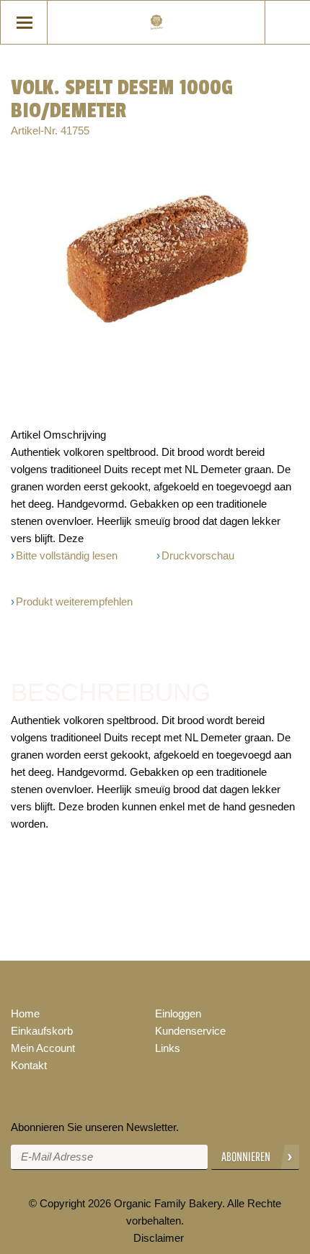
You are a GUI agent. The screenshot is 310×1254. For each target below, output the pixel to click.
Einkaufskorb (42, 1031)
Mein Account (43, 1048)
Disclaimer (158, 1238)
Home (25, 1013)
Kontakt (29, 1065)
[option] (155, 253)
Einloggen (178, 1013)
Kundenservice (190, 1031)
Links (167, 1048)
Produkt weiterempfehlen (74, 601)
